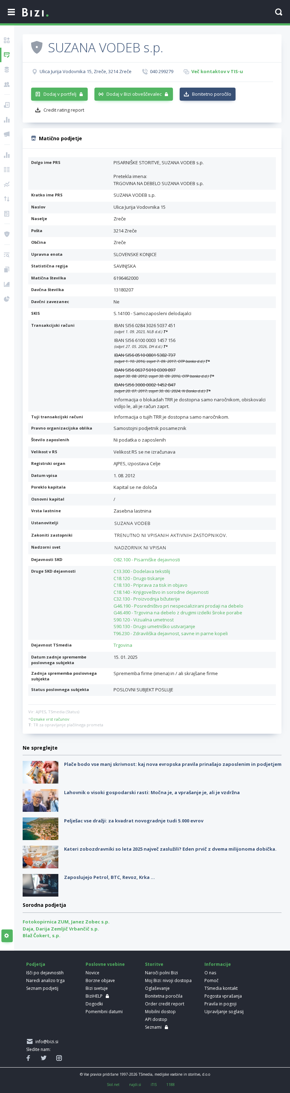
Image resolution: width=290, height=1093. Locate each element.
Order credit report (164, 1004)
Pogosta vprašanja (223, 996)
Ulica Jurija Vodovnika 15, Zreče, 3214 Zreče (86, 71)
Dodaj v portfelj (60, 94)
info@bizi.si (45, 1042)
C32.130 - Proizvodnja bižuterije (147, 599)
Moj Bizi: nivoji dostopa (168, 980)
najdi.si (135, 1084)
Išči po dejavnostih (45, 973)
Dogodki (94, 1004)
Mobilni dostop (160, 1012)
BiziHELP (94, 996)
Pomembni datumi (104, 1012)
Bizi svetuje (97, 988)
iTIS (154, 1084)
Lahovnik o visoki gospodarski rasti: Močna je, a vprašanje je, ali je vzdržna (152, 792)
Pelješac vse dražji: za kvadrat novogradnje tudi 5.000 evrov (133, 820)
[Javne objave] (7, 134)
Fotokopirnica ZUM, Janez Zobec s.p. (66, 921)
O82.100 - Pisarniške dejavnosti (147, 559)
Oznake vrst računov (49, 719)
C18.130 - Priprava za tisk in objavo (150, 585)
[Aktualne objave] (7, 105)
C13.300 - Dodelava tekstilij (142, 571)
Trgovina (123, 645)
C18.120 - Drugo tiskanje (139, 578)
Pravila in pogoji (220, 1004)
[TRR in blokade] (7, 69)
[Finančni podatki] (7, 155)
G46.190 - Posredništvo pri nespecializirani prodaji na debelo (178, 606)
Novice (92, 973)
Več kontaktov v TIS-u (217, 71)
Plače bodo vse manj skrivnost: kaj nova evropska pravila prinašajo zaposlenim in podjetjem (173, 764)
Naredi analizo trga (45, 980)
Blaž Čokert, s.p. (41, 935)
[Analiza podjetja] (7, 255)
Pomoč (211, 980)
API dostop (156, 1019)
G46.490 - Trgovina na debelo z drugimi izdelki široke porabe (178, 612)
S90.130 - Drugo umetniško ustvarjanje (154, 626)
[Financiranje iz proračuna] (7, 119)
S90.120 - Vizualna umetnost (144, 619)
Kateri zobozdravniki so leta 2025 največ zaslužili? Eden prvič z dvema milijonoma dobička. (170, 849)
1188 (170, 1084)
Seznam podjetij (42, 988)
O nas (210, 973)
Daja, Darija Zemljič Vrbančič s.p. (61, 929)
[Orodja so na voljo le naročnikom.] (7, 935)
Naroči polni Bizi (161, 973)
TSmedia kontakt (221, 988)
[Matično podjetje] (7, 55)
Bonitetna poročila (163, 996)
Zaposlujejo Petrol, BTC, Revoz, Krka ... (109, 877)
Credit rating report (64, 110)
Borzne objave (100, 980)
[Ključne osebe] (7, 84)
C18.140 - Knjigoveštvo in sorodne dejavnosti (161, 592)
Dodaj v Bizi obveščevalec (134, 94)
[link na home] (35, 12)
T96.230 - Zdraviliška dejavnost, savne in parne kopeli (171, 633)
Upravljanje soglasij (224, 1012)
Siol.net (113, 1084)
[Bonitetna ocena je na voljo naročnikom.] (36, 47)
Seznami (153, 1027)
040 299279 (161, 71)
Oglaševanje (157, 988)
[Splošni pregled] (7, 40)
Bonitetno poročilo (211, 94)
